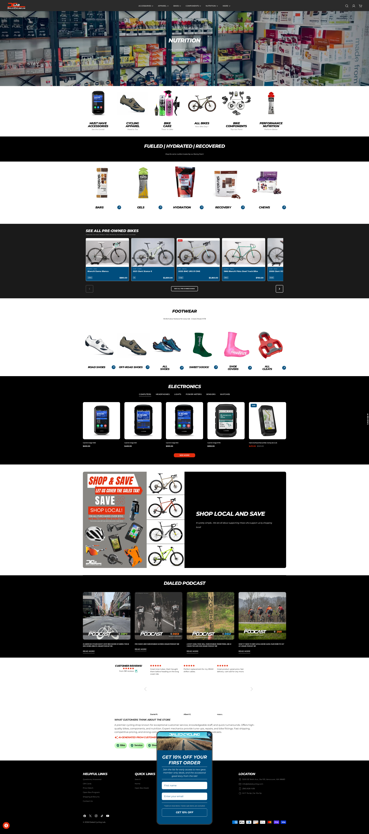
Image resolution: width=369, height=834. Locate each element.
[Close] (209, 734)
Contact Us (88, 801)
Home (137, 784)
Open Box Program (91, 792)
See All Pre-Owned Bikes (184, 288)
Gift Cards (87, 784)
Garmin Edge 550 (130, 443)
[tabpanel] (184, 424)
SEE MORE (185, 455)
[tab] (145, 394)
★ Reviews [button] (368, 419)
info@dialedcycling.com (252, 784)
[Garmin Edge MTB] (226, 420)
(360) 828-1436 (248, 789)
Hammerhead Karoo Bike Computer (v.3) (263, 443)
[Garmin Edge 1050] (101, 420)
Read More (89, 651)
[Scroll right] (279, 289)
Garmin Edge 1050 (89, 443)
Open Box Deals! (142, 788)
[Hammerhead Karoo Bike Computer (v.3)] (267, 420)
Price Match (88, 788)
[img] (128, 668)
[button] (146, 689)
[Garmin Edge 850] (184, 420)
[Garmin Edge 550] (143, 420)
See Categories (184, 62)
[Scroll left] (89, 289)
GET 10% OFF (184, 812)
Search (138, 779)
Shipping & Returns (91, 797)
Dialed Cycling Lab (97, 822)
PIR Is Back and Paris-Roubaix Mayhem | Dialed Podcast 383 (157, 644)
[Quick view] (117, 407)
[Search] (347, 6)
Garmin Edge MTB (213, 443)
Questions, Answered (92, 779)
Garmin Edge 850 (172, 443)
